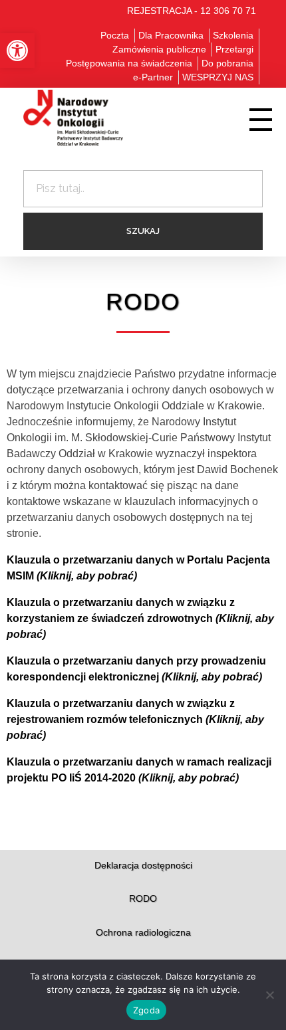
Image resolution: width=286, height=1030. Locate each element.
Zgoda (146, 1010)
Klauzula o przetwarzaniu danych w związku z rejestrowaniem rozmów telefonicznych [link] (135, 719)
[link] (17, 50)
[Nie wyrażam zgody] (269, 994)
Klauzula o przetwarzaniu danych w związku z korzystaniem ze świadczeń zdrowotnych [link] (140, 618)
